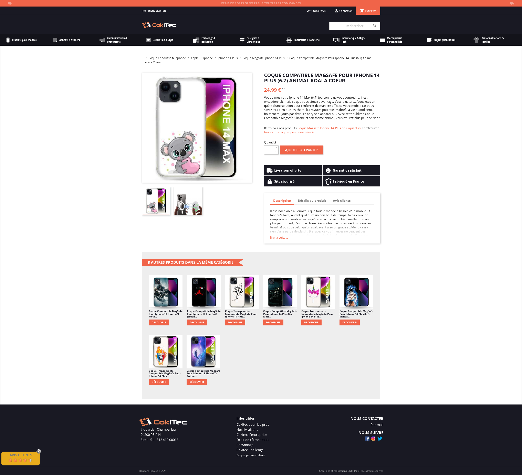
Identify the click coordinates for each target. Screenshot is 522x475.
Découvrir (159, 322)
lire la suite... (279, 237)
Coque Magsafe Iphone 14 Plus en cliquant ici (329, 128)
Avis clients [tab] (342, 200)
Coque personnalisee (251, 455)
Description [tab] (282, 200)
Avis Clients (21, 455)
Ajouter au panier (301, 150)
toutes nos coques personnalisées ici (289, 132)
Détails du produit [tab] (312, 200)
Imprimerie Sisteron (154, 10)
